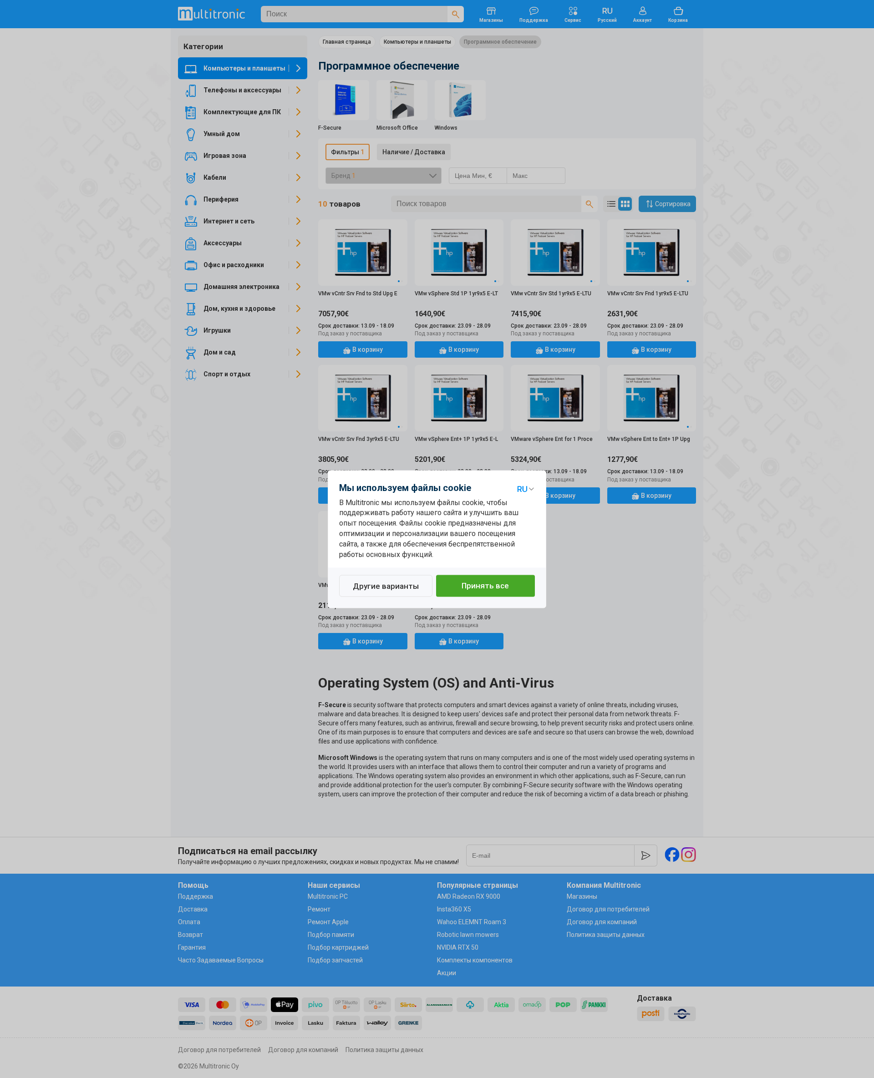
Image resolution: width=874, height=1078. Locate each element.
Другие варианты (386, 586)
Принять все (485, 585)
